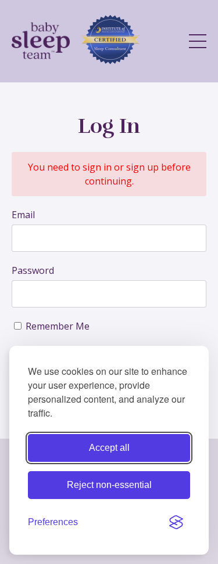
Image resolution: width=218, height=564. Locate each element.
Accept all (109, 448)
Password (33, 270)
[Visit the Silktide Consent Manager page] (176, 522)
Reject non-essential (109, 485)
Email (23, 214)
